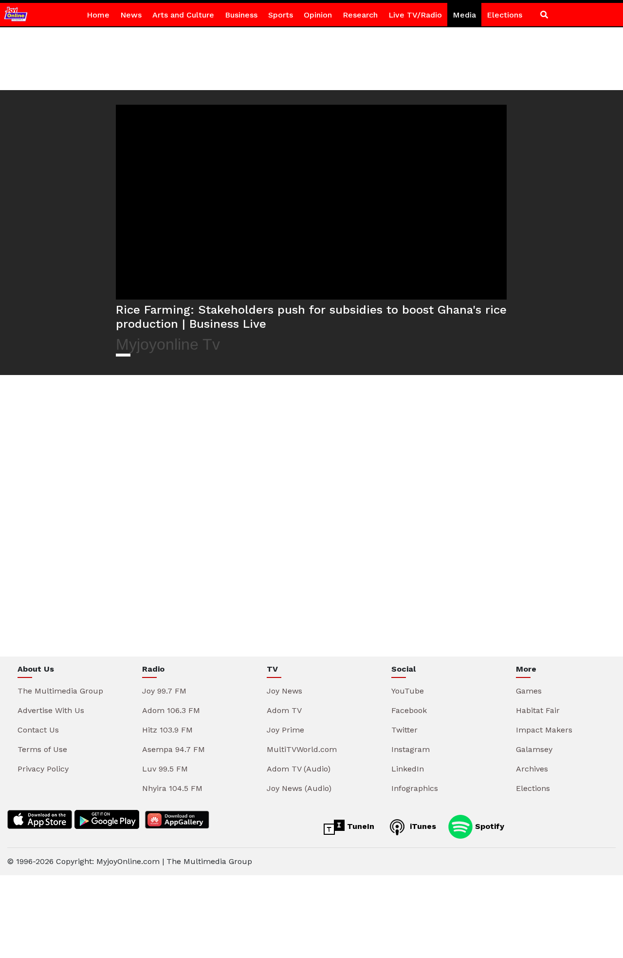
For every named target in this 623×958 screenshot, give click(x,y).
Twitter (404, 729)
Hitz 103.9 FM (167, 729)
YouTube (407, 690)
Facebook (409, 710)
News (131, 14)
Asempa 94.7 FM (173, 749)
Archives (532, 768)
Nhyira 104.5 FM (172, 788)
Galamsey (534, 749)
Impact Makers (544, 729)
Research (360, 14)
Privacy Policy (43, 768)
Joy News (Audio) (299, 788)
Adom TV (284, 710)
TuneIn (359, 826)
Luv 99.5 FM (165, 768)
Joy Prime (285, 729)
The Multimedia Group (60, 690)
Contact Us (38, 729)
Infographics (414, 788)
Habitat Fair (538, 710)
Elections (504, 14)
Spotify (488, 826)
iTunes (421, 826)
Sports (280, 14)
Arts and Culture (183, 14)
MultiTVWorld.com (302, 749)
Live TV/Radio (415, 14)
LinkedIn (407, 768)
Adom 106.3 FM (171, 710)
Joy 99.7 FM (164, 690)
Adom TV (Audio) (298, 768)
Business (241, 14)
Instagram (410, 749)
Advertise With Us (51, 710)
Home (98, 14)
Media (464, 14)
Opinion (318, 14)
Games (529, 690)
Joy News (284, 690)
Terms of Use (42, 749)
